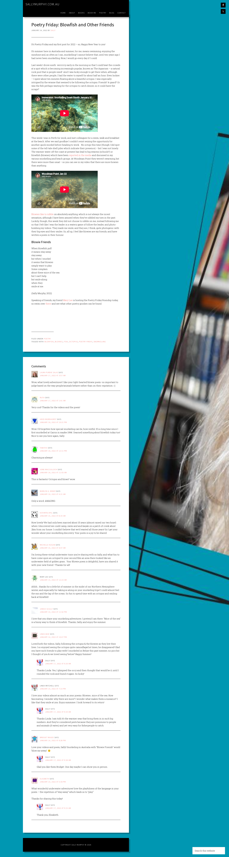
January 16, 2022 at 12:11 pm (53, 451)
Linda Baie (44, 634)
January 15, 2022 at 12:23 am (53, 580)
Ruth (42, 397)
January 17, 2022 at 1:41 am (53, 400)
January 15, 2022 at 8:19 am (53, 516)
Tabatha (43, 448)
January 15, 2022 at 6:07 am (53, 548)
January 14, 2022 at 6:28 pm (53, 740)
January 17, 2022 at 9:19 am (58, 712)
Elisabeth (44, 779)
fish (66, 341)
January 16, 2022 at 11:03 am (53, 472)
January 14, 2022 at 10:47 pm (53, 637)
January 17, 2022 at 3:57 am (53, 375)
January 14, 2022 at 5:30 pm (53, 782)
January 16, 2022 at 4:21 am (53, 494)
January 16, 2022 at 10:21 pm (53, 422)
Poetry (47, 338)
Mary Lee (68, 300)
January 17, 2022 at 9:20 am (58, 663)
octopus (73, 341)
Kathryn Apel (46, 513)
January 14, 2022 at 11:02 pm (53, 612)
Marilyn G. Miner (48, 491)
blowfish (49, 341)
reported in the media (80, 155)
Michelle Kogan (47, 545)
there (48, 303)
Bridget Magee (47, 737)
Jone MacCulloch (48, 469)
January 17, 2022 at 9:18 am (58, 760)
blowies (59, 341)
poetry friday (85, 341)
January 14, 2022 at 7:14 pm (53, 689)
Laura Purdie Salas (49, 372)
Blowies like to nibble (42, 214)
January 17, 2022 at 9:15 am (58, 808)
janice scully (46, 609)
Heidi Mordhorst (48, 419)
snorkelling (100, 341)
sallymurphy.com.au (43, 4)
